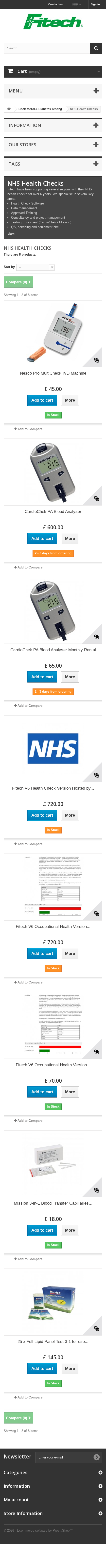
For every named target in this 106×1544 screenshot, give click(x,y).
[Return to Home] (9, 109)
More (11, 234)
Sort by (9, 267)
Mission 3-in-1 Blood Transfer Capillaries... (53, 1203)
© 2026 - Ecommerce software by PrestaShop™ (38, 1530)
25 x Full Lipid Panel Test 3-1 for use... (53, 1341)
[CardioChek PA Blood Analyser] (53, 472)
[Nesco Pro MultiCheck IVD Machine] (53, 334)
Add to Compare (30, 429)
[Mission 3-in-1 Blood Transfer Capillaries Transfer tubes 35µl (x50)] (53, 1164)
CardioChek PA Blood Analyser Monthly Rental (53, 650)
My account (16, 1500)
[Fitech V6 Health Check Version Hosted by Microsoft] (53, 749)
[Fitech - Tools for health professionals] (53, 21)
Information (25, 125)
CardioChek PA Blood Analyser (53, 511)
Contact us (55, 4)
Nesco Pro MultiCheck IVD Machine (53, 373)
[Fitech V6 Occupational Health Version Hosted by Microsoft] (53, 887)
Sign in (95, 4)
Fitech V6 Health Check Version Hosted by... (53, 788)
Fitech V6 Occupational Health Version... (53, 926)
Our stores (22, 145)
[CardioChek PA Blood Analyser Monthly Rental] (53, 610)
